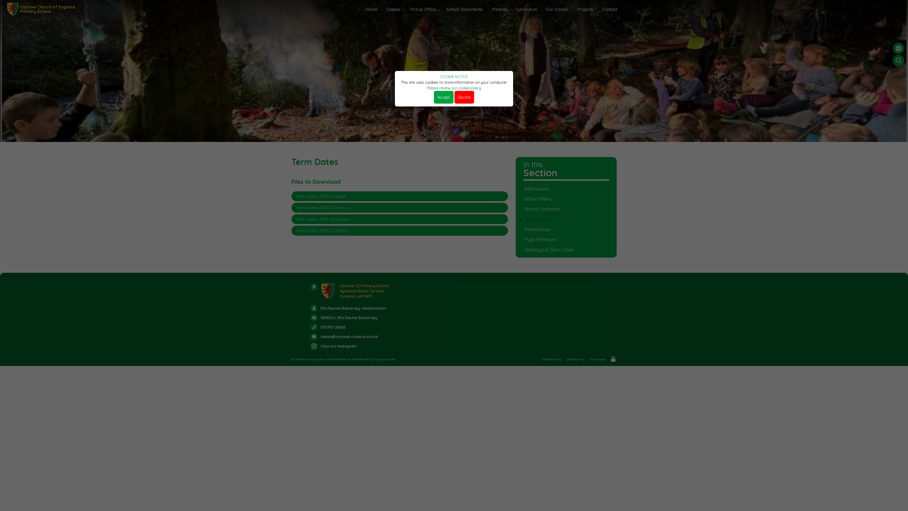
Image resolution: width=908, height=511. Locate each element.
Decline (464, 97)
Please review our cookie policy (454, 88)
